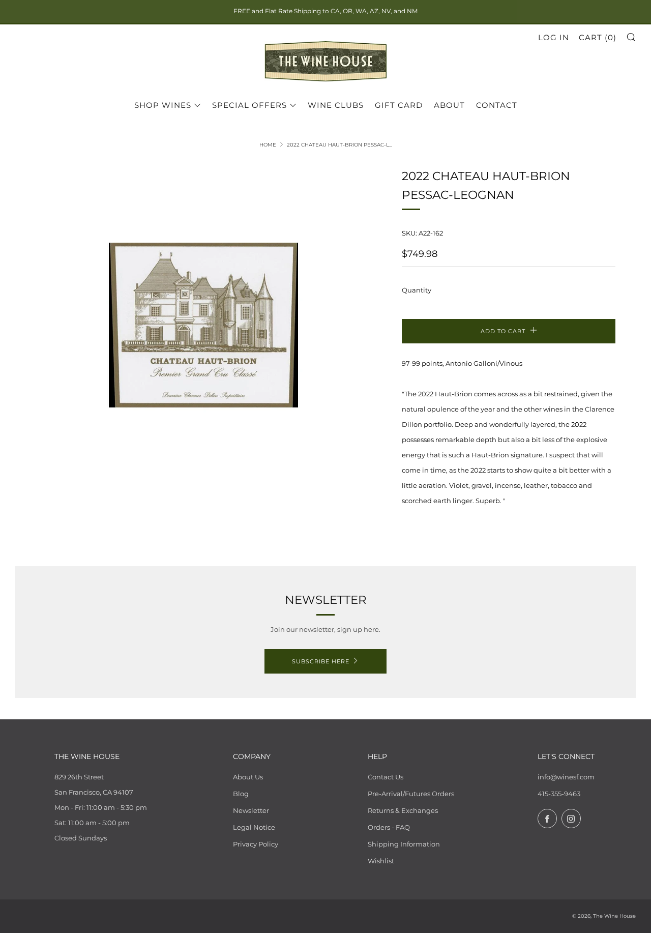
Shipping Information (404, 844)
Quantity (416, 290)
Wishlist (381, 861)
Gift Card (399, 105)
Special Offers (249, 105)
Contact (496, 105)
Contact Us (385, 777)
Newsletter (251, 810)
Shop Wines (162, 105)
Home (267, 145)
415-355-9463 (559, 794)
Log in (553, 37)
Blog (241, 794)
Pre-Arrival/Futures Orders (411, 794)
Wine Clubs (336, 105)
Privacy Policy (255, 844)
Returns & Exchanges (403, 810)
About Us (248, 777)
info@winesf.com (566, 777)
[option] (203, 325)
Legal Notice (254, 827)
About (449, 105)
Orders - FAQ (389, 827)
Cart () (597, 37)
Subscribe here (320, 661)
